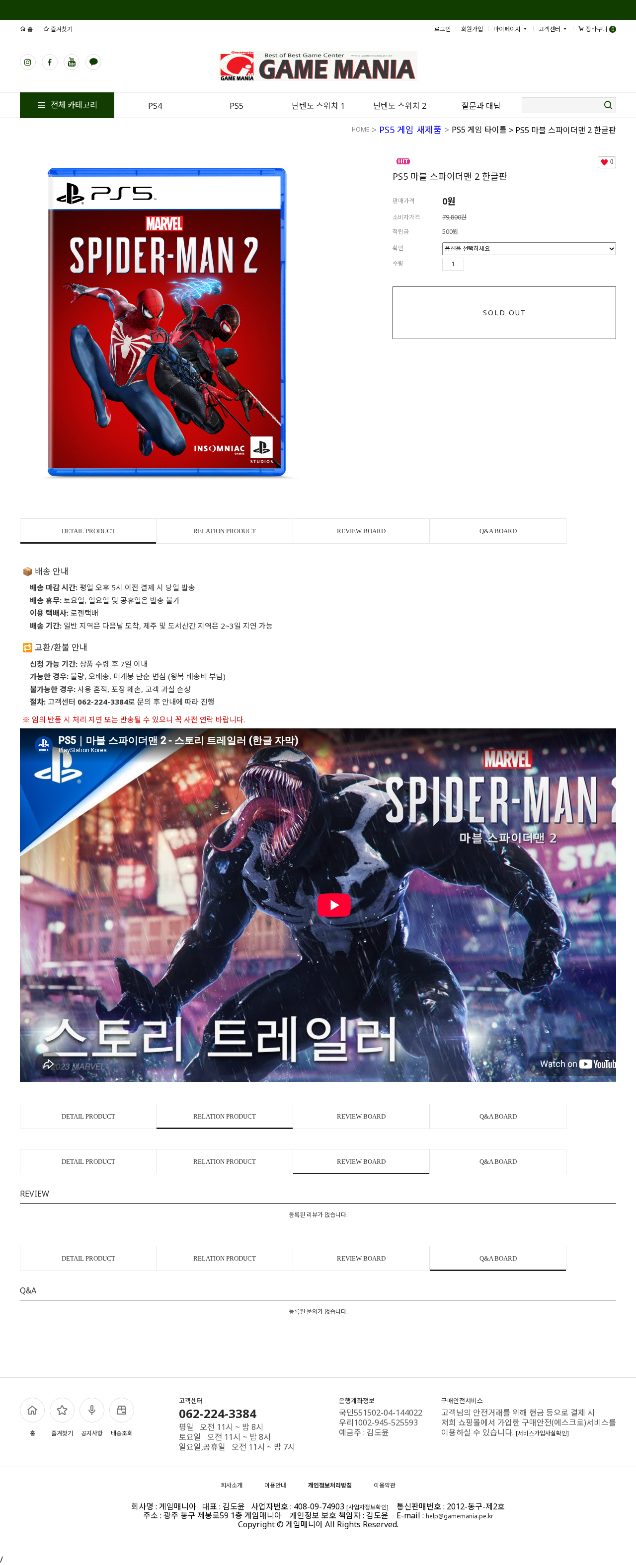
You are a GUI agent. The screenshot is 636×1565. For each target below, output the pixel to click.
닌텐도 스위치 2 (399, 105)
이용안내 (275, 1485)
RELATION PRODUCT (224, 531)
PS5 (236, 105)
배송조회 (122, 1433)
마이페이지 (507, 29)
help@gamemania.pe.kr (459, 1516)
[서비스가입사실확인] (542, 1433)
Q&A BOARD (498, 531)
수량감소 (486, 264)
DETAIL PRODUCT (88, 531)
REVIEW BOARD (361, 531)
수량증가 (472, 264)
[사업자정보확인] (367, 1507)
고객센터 (550, 29)
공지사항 (92, 1433)
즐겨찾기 (61, 29)
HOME (360, 129)
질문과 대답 (481, 105)
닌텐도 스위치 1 (318, 105)
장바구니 (599, 29)
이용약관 (385, 1485)
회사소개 (231, 1485)
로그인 (442, 29)
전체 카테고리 (73, 104)
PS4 (155, 105)
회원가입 (472, 29)
